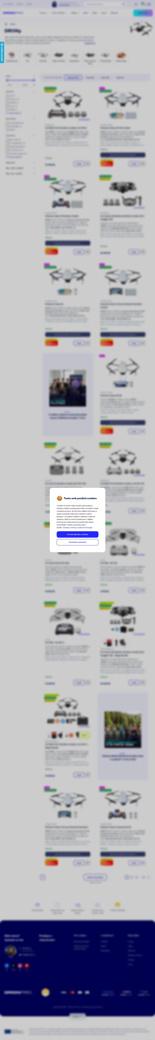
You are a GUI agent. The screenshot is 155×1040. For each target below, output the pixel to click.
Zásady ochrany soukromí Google (77, 527)
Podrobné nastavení (77, 542)
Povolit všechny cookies (77, 534)
